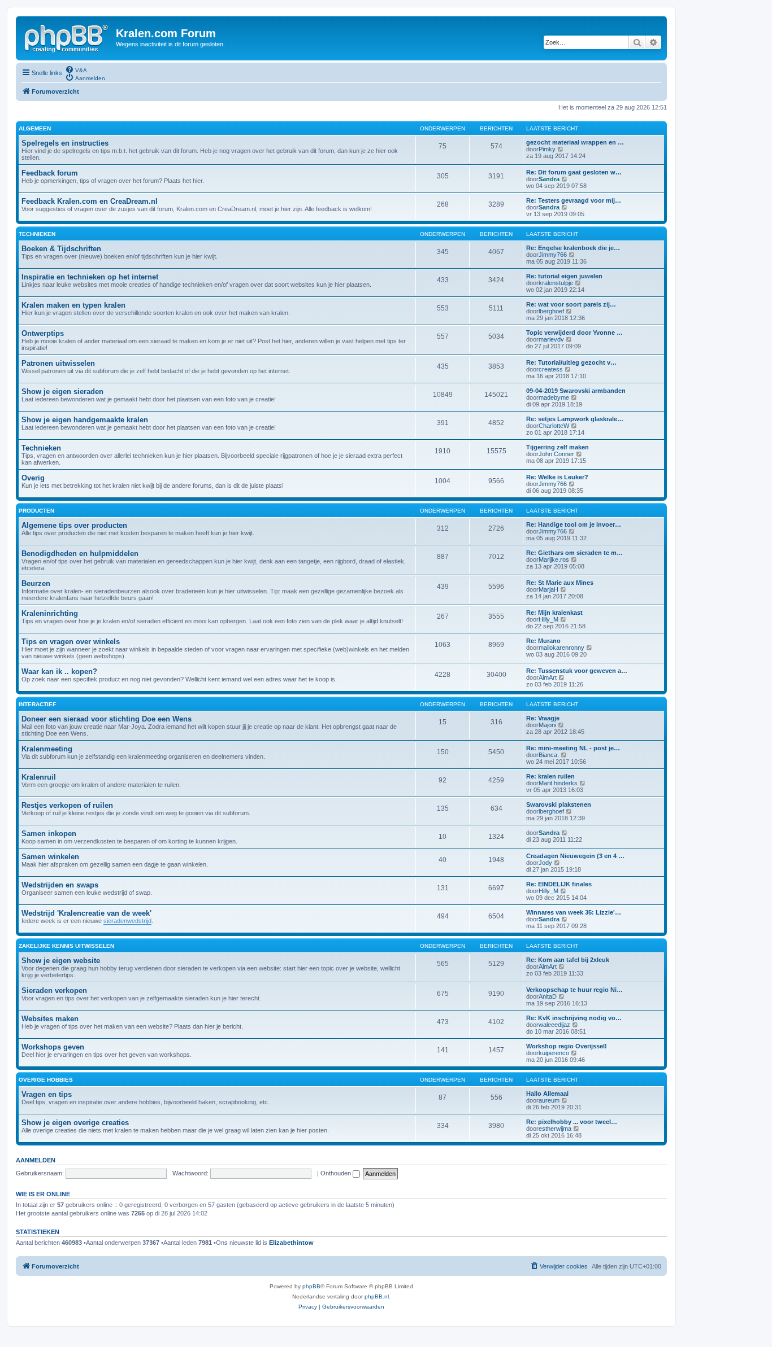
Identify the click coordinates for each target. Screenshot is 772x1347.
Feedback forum (49, 173)
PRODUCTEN (36, 511)
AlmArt (548, 677)
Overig (33, 478)
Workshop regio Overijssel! (566, 1046)
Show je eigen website (60, 960)
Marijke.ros (554, 559)
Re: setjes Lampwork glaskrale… (574, 419)
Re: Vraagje (543, 718)
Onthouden (336, 1173)
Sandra (549, 179)
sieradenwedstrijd (127, 920)
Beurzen (35, 583)
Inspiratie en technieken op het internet (89, 277)
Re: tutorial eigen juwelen (564, 276)
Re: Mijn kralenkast (554, 612)
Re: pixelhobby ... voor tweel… (571, 1121)
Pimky (547, 149)
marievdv (551, 339)
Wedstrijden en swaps (59, 885)
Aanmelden (35, 1160)
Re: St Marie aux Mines (559, 582)
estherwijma (555, 1128)
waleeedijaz (554, 1024)
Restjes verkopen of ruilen (67, 805)
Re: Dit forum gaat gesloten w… (574, 172)
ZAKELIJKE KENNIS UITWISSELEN (66, 946)
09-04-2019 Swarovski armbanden (576, 390)
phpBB (311, 1286)
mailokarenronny (561, 647)
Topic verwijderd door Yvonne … (574, 332)
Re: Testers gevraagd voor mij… (573, 200)
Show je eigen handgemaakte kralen (84, 420)
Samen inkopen (48, 833)
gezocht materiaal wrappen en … (575, 142)
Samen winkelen (50, 856)
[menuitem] (76, 69)
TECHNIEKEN (37, 234)
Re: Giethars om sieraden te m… (574, 552)
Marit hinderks (558, 783)
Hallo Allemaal (547, 1093)
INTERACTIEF (37, 704)
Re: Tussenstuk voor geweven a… (576, 670)
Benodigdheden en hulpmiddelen (79, 553)
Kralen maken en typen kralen (73, 305)
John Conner (556, 454)
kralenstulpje (556, 282)
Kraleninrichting (49, 613)
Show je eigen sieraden (62, 391)
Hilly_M (548, 619)
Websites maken (50, 1018)
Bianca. (549, 754)
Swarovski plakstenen (558, 804)
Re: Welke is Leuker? (557, 477)
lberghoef (551, 311)
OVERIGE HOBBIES (46, 1080)
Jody (545, 862)
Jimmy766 (553, 254)
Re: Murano (543, 640)
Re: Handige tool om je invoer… (573, 524)
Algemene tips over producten (74, 525)
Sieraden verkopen (54, 990)
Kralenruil (38, 777)
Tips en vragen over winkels (70, 641)
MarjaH (548, 589)
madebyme (554, 397)
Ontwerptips (42, 333)
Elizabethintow (291, 1242)
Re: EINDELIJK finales (559, 884)
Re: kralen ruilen (550, 776)
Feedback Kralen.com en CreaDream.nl (89, 201)
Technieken (41, 448)
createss (551, 369)
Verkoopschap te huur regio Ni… (574, 989)
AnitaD (548, 996)
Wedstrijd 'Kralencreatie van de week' (86, 913)
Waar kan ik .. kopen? (59, 671)
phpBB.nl (377, 1296)
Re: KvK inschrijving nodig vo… (574, 1017)
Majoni (547, 724)
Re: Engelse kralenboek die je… (573, 247)
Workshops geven (52, 1047)
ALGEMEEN (35, 128)
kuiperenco (554, 1052)
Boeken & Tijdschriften (61, 248)
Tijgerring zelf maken (557, 447)
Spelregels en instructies (65, 143)
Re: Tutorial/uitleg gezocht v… (571, 362)
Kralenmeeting (46, 749)
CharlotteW (554, 425)
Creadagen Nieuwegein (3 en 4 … (575, 855)
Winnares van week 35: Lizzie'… (573, 912)
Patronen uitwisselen (58, 363)
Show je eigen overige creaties (75, 1122)
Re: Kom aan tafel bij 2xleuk (567, 959)
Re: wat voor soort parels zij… (571, 304)
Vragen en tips (46, 1094)
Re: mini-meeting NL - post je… (573, 748)
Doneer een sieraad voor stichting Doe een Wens (106, 719)
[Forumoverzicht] (67, 37)
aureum (549, 1100)
